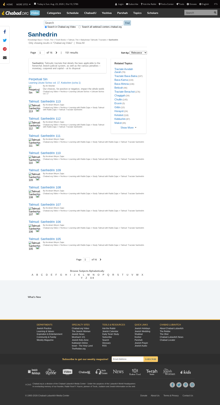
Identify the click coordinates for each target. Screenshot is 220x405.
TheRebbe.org (79, 349)
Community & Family (46, 337)
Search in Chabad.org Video (61, 27)
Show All (80, 43)
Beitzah (118, 87)
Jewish (113, 386)
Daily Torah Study (110, 334)
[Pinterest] (185, 384)
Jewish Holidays (142, 328)
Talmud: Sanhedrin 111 (45, 136)
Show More (127, 127)
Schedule (73, 13)
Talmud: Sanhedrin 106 (45, 222)
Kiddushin (120, 118)
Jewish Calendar (110, 331)
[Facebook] (172, 384)
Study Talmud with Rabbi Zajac (106, 142)
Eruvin (118, 103)
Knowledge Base (35, 40)
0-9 (92, 277)
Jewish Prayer (141, 343)
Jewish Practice (44, 328)
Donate (193, 4)
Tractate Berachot (124, 91)
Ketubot (118, 115)
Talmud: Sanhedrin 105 (45, 239)
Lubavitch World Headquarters (122, 384)
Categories (54, 13)
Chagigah (119, 95)
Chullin (118, 99)
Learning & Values (45, 331)
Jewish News (78, 334)
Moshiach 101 (78, 337)
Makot (118, 122)
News (118, 371)
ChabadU (90, 13)
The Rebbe (165, 331)
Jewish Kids (186, 371)
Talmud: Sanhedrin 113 (45, 101)
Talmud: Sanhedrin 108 (45, 187)
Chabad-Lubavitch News (171, 337)
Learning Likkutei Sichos (79, 91)
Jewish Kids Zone (80, 340)
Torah (95, 386)
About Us (155, 395)
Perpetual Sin (38, 79)
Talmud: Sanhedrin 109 (45, 170)
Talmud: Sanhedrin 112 (45, 118)
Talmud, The (73, 40)
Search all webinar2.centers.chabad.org (102, 27)
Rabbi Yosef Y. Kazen (74, 386)
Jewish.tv (68, 371)
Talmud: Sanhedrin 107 (45, 204)
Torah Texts (152, 371)
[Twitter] (179, 384)
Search (105, 340)
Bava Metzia (121, 83)
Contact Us (188, 395)
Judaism (102, 386)
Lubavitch (70, 384)
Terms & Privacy (171, 395)
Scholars (152, 13)
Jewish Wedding (142, 331)
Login (120, 4)
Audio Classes (101, 371)
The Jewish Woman (81, 331)
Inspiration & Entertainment (49, 334)
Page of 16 (41, 52)
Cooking (135, 371)
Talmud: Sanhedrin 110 (45, 153)
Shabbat (139, 334)
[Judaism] (8, 4)
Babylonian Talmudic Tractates (94, 40)
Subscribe (107, 337)
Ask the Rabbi (149, 4)
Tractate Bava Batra (125, 76)
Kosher (138, 337)
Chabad (61, 384)
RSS (104, 346)
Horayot (118, 111)
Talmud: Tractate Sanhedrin (70, 110)
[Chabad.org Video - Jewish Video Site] (21, 12)
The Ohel (164, 334)
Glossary (106, 343)
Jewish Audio (141, 346)
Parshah (122, 13)
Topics (137, 13)
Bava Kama (121, 79)
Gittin (117, 107)
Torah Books (60, 40)
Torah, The (48, 40)
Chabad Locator (167, 340)
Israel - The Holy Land (82, 346)
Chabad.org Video (50, 91)
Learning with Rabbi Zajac (80, 107)
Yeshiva (107, 13)
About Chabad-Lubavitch (171, 328)
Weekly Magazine (45, 340)
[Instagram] (192, 384)
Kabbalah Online (80, 343)
